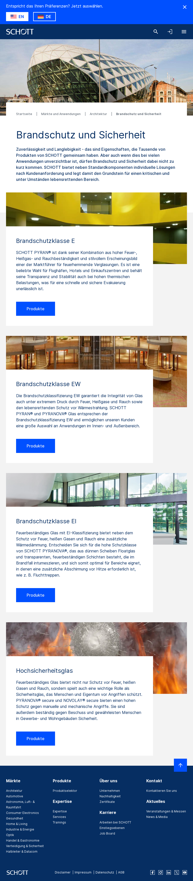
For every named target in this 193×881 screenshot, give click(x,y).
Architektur (99, 114)
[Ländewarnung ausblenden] (185, 7)
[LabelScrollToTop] (180, 765)
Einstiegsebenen (112, 828)
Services (59, 817)
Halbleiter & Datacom (21, 851)
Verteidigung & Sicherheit (25, 846)
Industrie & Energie (20, 829)
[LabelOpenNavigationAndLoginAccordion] (170, 32)
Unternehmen (110, 791)
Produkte (35, 308)
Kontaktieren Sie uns (161, 791)
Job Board (107, 833)
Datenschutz (104, 872)
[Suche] (156, 32)
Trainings (59, 822)
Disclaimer (63, 872)
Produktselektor (65, 791)
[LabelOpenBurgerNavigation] (184, 32)
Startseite (24, 114)
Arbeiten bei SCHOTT (115, 822)
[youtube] (184, 872)
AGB (121, 872)
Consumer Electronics (22, 813)
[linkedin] (168, 872)
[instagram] (160, 872)
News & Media (157, 817)
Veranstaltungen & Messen (166, 811)
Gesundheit (14, 818)
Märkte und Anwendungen (61, 114)
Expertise (60, 811)
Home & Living (16, 824)
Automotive (14, 796)
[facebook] (152, 872)
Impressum (83, 872)
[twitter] (176, 872)
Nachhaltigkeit (110, 796)
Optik (10, 835)
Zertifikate (107, 802)
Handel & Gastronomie (22, 840)
